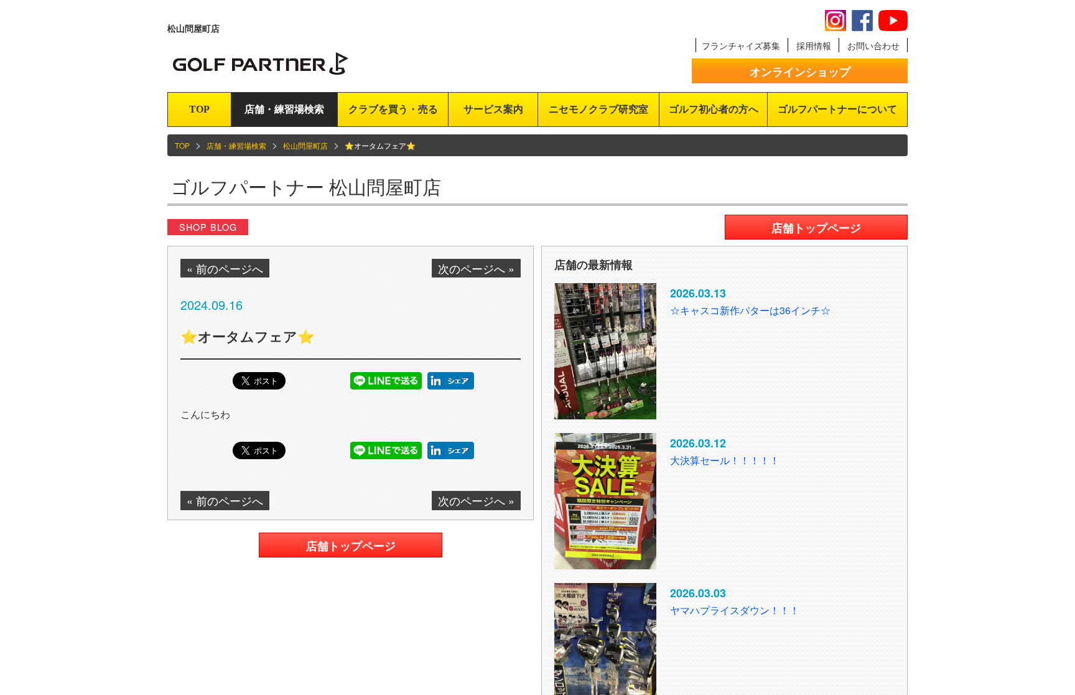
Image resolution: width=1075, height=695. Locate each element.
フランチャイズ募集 (741, 45)
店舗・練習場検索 (284, 109)
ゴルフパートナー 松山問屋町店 (306, 186)
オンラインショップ (800, 71)
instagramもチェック (835, 20)
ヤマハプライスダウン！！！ (734, 610)
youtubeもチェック (893, 20)
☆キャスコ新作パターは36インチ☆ (750, 310)
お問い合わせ (873, 45)
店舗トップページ (351, 546)
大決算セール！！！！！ (724, 460)
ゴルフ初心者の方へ (713, 109)
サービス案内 (493, 109)
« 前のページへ (225, 268)
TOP (199, 109)
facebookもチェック (862, 20)
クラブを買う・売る (393, 109)
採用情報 (813, 45)
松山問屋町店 (305, 145)
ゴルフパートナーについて (837, 109)
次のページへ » (476, 268)
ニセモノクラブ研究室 (598, 109)
